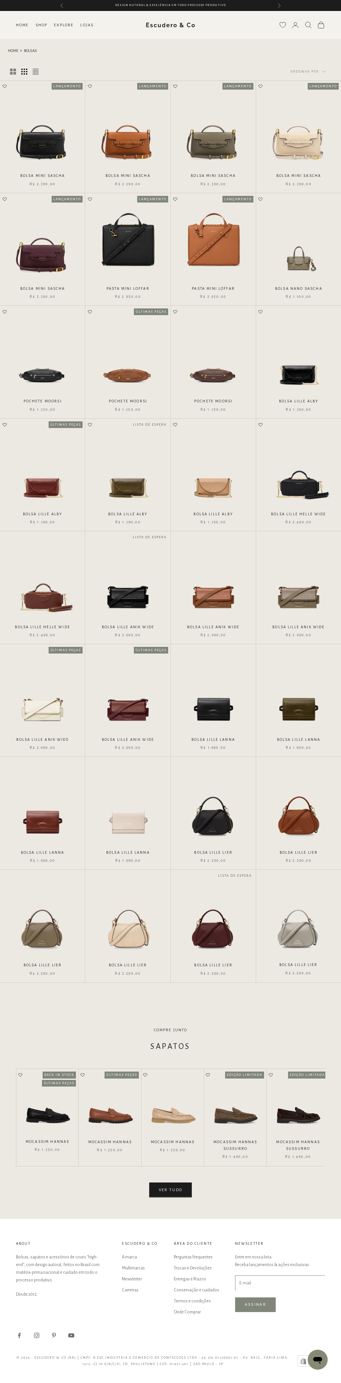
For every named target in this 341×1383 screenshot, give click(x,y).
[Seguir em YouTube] (71, 1335)
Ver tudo (170, 1190)
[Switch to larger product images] (13, 72)
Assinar (255, 1304)
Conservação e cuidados (196, 1290)
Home (22, 25)
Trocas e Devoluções (193, 1268)
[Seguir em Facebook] (19, 1335)
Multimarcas (133, 1268)
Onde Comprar (187, 1312)
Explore (64, 25)
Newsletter (132, 1279)
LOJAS (87, 25)
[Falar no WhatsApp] (318, 1360)
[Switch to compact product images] (36, 72)
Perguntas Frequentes (193, 1257)
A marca (129, 1257)
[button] (5, 87)
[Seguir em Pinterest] (54, 1335)
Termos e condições (192, 1301)
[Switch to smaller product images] (24, 72)
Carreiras (130, 1290)
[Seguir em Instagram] (36, 1335)
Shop (42, 25)
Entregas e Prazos (190, 1279)
